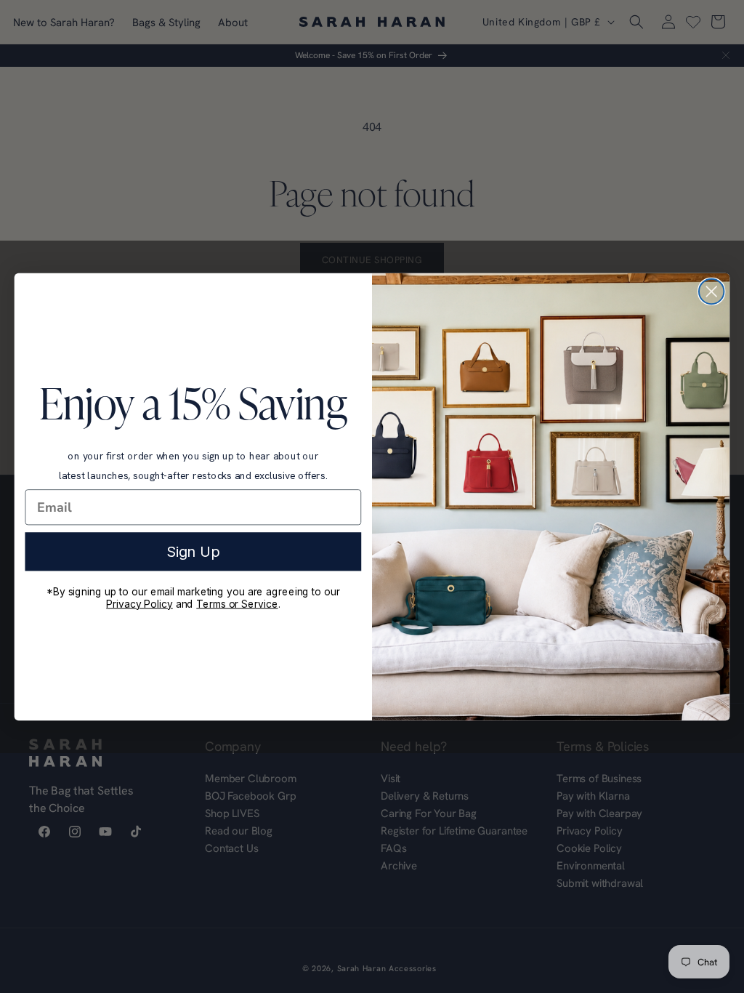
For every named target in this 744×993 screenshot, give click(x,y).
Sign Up (193, 551)
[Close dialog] (711, 290)
